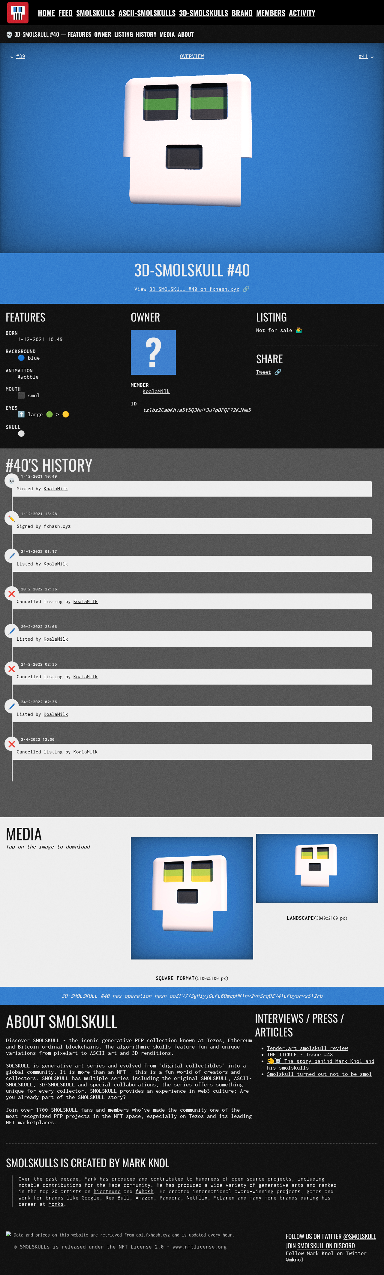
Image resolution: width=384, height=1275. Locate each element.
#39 (20, 56)
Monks (56, 1204)
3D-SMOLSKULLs (203, 12)
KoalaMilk (156, 391)
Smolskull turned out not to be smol (319, 1074)
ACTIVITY (302, 12)
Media (167, 34)
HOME (46, 12)
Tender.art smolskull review (307, 1048)
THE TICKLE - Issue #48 (300, 1054)
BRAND (242, 12)
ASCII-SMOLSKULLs (147, 12)
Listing (123, 34)
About (186, 34)
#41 (363, 56)
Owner (102, 34)
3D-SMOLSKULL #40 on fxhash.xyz (194, 289)
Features (79, 34)
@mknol (295, 1259)
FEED (65, 12)
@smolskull (359, 1236)
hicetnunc (107, 1191)
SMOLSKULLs (95, 12)
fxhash (145, 1191)
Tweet (263, 372)
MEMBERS (270, 12)
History (146, 34)
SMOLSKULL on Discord (326, 1245)
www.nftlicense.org (200, 1246)
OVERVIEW (192, 56)
